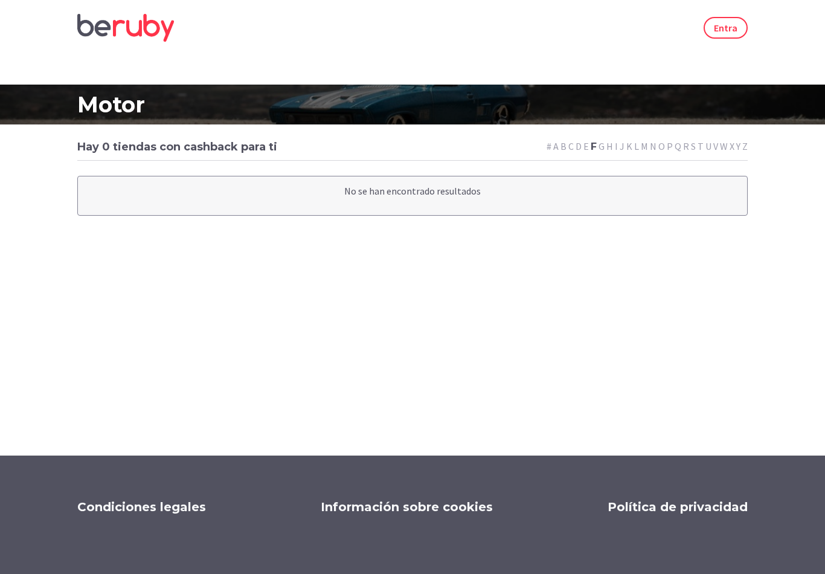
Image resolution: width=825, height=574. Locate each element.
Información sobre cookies (407, 507)
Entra (725, 28)
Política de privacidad (678, 507)
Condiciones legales (141, 507)
